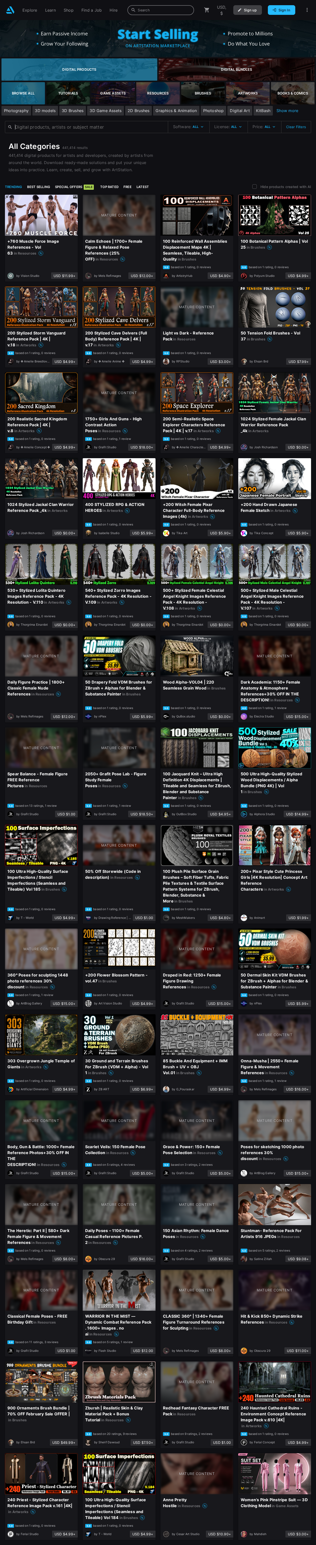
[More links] (307, 10)
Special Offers (74, 187)
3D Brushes (72, 110)
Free (127, 187)
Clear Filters (296, 127)
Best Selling (38, 187)
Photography (16, 110)
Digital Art (240, 110)
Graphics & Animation (176, 110)
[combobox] (160, 10)
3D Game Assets (105, 110)
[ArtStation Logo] (10, 10)
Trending (13, 187)
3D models (45, 110)
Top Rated (109, 187)
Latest (143, 187)
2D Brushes (138, 110)
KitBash (263, 110)
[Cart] (207, 10)
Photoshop (213, 110)
